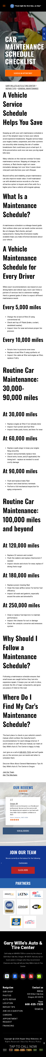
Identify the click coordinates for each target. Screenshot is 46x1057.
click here (23, 870)
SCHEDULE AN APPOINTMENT (23, 73)
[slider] (23, 791)
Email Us (39, 1009)
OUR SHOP (8, 991)
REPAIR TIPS (11, 89)
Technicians (23, 863)
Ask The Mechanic (10, 775)
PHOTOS (7, 995)
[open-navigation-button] (4, 6)
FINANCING (8, 1026)
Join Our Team (8, 772)
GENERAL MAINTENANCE (28, 89)
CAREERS (7, 1015)
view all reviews (23, 830)
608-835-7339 (25, 752)
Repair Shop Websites (29, 1039)
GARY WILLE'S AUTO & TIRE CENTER (20, 86)
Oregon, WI (14, 804)
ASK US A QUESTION (13, 1011)
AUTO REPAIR (9, 999)
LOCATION (8, 1003)
